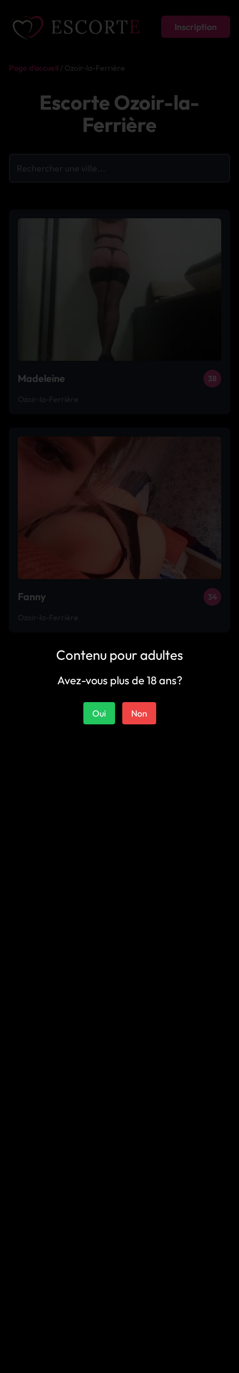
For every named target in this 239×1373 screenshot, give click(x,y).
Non (139, 713)
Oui (99, 713)
